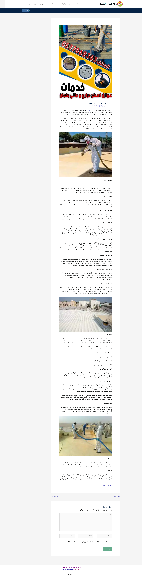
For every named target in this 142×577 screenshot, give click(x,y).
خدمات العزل (55, 4)
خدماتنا (29, 4)
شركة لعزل (89, 110)
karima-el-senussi (67, 569)
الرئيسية (76, 4)
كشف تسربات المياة (67, 4)
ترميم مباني (45, 4)
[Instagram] (68, 574)
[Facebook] (73, 574)
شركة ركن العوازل (107, 485)
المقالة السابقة (115, 496)
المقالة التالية (55, 496)
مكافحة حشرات (37, 4)
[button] (61, 4)
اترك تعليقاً (109, 106)
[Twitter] (71, 574)
